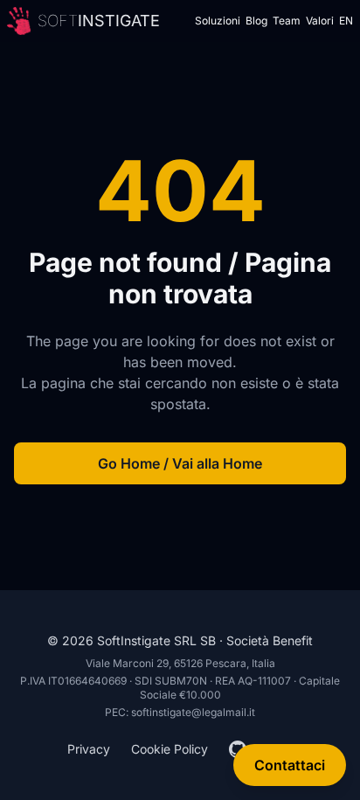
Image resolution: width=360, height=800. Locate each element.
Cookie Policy (169, 748)
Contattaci (289, 765)
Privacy (88, 748)
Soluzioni (217, 20)
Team (287, 20)
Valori (320, 20)
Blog (256, 20)
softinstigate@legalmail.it (193, 712)
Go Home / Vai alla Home (180, 463)
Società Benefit (269, 640)
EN (346, 20)
